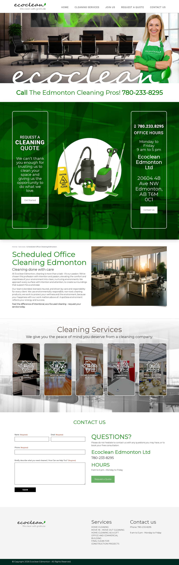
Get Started (30, 200)
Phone (21, 447)
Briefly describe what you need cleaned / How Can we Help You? (45, 460)
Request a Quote (102, 479)
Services (21, 247)
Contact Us (149, 210)
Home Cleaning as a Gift (105, 533)
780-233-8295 (102, 458)
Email (57, 435)
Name (21, 435)
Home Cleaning (100, 527)
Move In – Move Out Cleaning (107, 530)
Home (14, 247)
